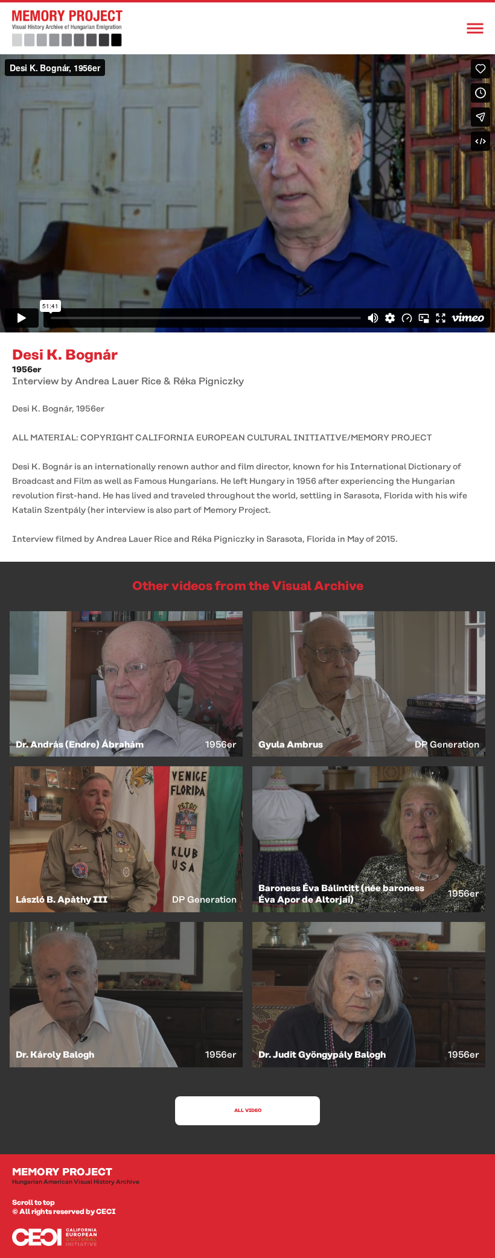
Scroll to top (33, 1203)
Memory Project (75, 1176)
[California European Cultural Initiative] (247, 1237)
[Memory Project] (67, 28)
